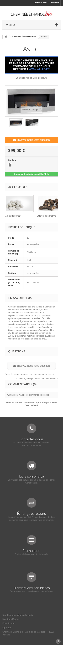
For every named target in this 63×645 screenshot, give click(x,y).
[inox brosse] (10, 165)
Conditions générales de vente (17, 615)
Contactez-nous (40, 3)
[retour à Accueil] (6, 37)
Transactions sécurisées (31, 588)
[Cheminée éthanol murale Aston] (16, 122)
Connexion (54, 3)
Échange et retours (31, 513)
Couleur (12, 160)
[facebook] (58, 641)
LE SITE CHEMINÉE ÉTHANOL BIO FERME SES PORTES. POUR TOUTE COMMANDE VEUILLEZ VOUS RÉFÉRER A (31, 65)
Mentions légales (10, 619)
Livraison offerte (31, 476)
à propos (6, 627)
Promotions (31, 550)
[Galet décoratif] (19, 203)
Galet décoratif (13, 215)
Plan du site (8, 623)
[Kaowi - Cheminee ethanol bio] (31, 13)
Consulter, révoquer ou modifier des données (37, 378)
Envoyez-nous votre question (33, 140)
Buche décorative (46, 215)
